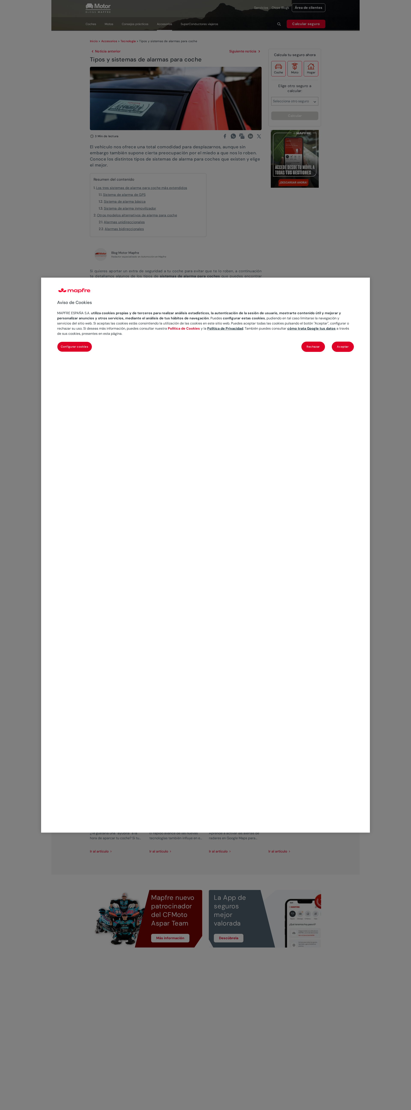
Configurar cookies (74, 346)
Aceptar (343, 346)
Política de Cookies (184, 328)
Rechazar (313, 346)
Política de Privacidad (225, 328)
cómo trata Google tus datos (311, 328)
